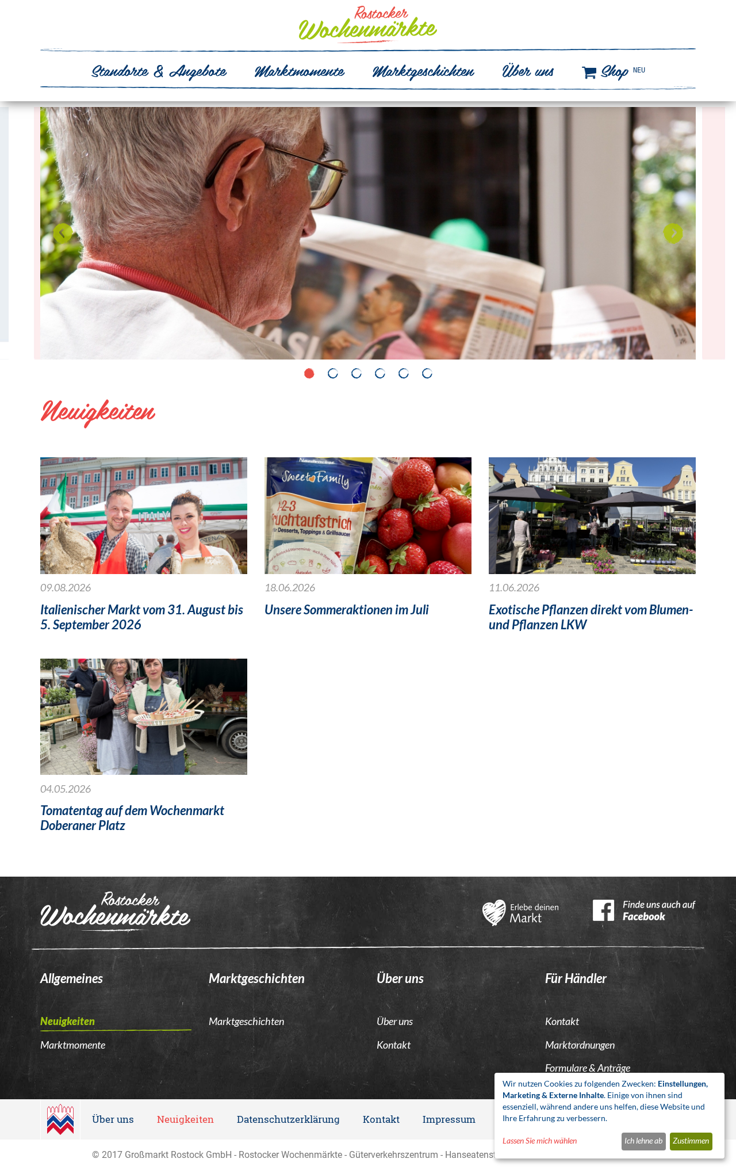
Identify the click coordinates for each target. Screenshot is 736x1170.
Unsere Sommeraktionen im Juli (346, 610)
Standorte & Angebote (158, 69)
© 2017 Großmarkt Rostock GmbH (162, 1154)
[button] (63, 233)
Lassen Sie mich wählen (540, 1141)
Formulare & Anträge (587, 1068)
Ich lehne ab (643, 1141)
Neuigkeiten (67, 1021)
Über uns (527, 69)
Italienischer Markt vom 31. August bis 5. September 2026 (141, 617)
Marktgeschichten (422, 69)
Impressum (449, 1119)
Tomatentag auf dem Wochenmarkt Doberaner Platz (132, 818)
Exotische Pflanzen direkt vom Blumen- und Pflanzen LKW (591, 617)
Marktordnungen (580, 1045)
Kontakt (394, 1045)
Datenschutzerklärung (288, 1119)
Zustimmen (691, 1141)
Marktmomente (298, 69)
